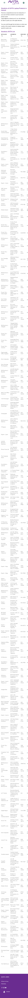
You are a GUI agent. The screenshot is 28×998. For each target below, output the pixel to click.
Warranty (3, 984)
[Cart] (23, 2)
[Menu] (4, 2)
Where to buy (4, 981)
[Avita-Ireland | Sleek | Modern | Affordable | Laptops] (14, 3)
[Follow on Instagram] (3, 987)
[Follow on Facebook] (2, 987)
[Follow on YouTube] (5, 987)
